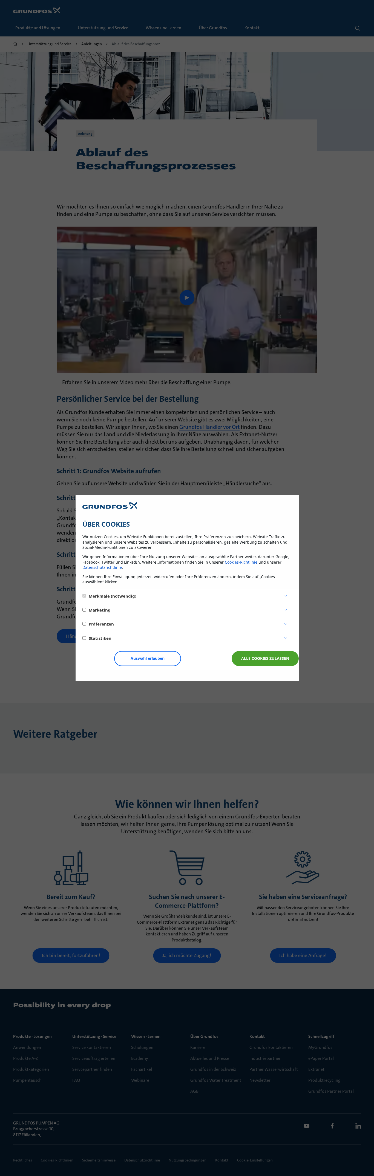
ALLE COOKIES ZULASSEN (265, 658)
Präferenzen (101, 624)
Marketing (100, 610)
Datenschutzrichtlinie (102, 567)
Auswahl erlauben (148, 658)
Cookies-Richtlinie (241, 562)
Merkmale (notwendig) (112, 596)
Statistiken (100, 638)
